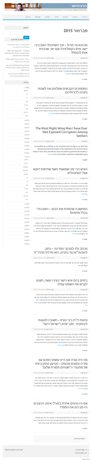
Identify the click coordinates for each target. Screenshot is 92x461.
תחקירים (65, 17)
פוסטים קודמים (80, 438)
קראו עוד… (67, 74)
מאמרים (75, 17)
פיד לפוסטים (81, 450)
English (37, 17)
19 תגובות (84, 58)
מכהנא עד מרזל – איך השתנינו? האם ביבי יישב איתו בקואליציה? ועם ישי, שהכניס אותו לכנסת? (61, 48)
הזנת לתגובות (81, 453)
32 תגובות (84, 258)
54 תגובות (84, 329)
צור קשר (28, 17)
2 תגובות (84, 141)
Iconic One (85, 459)
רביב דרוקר (50, 58)
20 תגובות (84, 289)
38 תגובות (84, 218)
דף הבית (84, 17)
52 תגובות (84, 98)
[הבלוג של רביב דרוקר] (46, 11)
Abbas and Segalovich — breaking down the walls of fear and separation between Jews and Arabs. (16, 53)
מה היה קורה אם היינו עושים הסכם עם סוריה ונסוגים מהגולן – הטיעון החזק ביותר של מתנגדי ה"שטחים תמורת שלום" (61, 363)
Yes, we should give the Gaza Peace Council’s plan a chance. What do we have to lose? (17, 67)
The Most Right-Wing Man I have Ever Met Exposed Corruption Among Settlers (61, 131)
